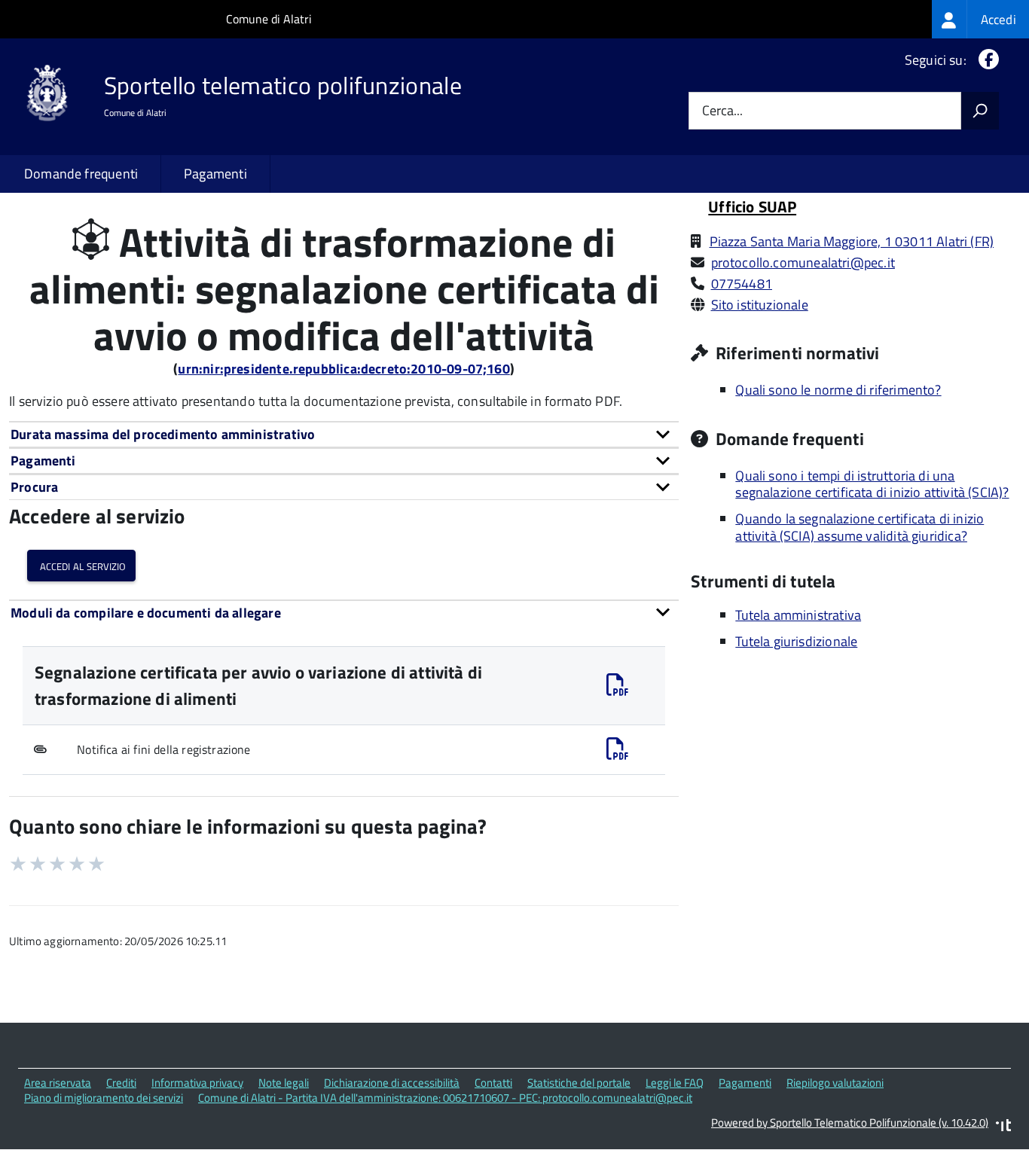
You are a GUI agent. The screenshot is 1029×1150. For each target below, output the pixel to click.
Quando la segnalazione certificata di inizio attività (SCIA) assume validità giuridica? (859, 527)
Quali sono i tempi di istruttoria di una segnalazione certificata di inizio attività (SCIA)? (872, 484)
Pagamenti (215, 173)
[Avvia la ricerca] (980, 111)
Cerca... (722, 111)
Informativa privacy (197, 1082)
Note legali (283, 1082)
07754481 (741, 283)
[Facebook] (986, 60)
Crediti (121, 1082)
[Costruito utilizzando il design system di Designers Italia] (1003, 1127)
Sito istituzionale (759, 304)
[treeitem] (980, 19)
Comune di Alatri (269, 19)
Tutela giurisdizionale (796, 641)
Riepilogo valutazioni (835, 1082)
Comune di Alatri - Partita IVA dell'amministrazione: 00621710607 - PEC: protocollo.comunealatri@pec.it (445, 1097)
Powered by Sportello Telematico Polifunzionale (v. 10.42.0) (849, 1122)
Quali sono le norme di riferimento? (838, 390)
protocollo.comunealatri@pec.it (803, 262)
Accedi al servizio (81, 565)
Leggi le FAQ (675, 1082)
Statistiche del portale (579, 1082)
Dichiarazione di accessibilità (392, 1082)
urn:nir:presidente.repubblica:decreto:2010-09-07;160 (343, 368)
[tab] (344, 434)
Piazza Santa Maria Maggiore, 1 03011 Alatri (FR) (852, 241)
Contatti (493, 1082)
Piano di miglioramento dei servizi (103, 1097)
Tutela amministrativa (798, 615)
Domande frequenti (81, 173)
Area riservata (57, 1082)
